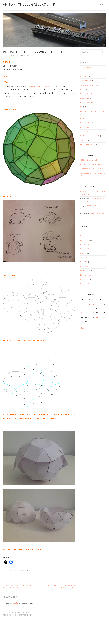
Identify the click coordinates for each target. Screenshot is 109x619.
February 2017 (84, 266)
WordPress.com (24, 615)
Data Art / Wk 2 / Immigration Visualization (61, 586)
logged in (15, 603)
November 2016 (85, 275)
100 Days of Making (86, 67)
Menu (102, 4)
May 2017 (83, 253)
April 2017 (83, 257)
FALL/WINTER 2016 (86, 102)
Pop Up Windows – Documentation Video (92, 164)
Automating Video (85, 80)
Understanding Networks (87, 144)
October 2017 (84, 244)
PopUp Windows (85, 127)
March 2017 (84, 262)
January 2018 (84, 231)
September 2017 (85, 249)
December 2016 (85, 270)
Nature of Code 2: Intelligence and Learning (92, 111)
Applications (84, 76)
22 (89, 317)
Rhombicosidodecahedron (38, 86)
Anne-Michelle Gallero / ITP (29, 4)
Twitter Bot (83, 140)
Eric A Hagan (84, 191)
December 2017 (85, 236)
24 (97, 317)
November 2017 (85, 240)
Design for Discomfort (86, 94)
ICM (81, 107)
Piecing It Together (19, 570)
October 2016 (84, 279)
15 (89, 313)
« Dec (82, 328)
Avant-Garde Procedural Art (88, 85)
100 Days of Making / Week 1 (89, 160)
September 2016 (85, 284)
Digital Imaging (84, 98)
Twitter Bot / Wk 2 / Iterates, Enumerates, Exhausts (17, 586)
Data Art (82, 89)
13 (82, 313)
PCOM (82, 118)
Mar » (86, 328)
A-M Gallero (24, 56)
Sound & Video (84, 131)
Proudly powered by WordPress (16, 612)
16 (93, 313)
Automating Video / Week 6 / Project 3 (91, 169)
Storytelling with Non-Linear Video (90, 136)
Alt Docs (82, 72)
